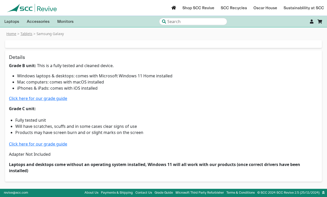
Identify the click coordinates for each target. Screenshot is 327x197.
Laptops (11, 21)
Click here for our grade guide (38, 98)
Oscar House (265, 8)
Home (11, 33)
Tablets (26, 33)
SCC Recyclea (234, 8)
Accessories (38, 21)
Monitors (65, 21)
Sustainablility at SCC (304, 8)
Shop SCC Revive (198, 8)
